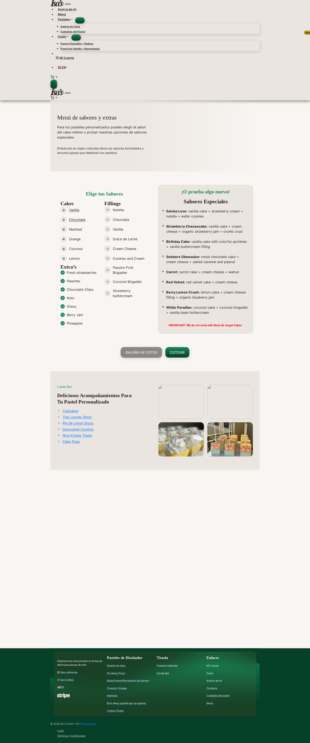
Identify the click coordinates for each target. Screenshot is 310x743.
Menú (62, 14)
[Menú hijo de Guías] (76, 37)
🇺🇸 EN (62, 67)
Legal (60, 730)
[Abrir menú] (53, 84)
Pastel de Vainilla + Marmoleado (80, 48)
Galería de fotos (70, 26)
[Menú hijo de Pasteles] (80, 20)
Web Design (89, 723)
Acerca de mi (67, 9)
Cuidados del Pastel (73, 31)
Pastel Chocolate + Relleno (77, 43)
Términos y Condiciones (71, 735)
